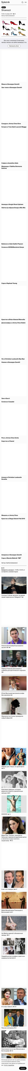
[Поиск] (22, 2)
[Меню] (26, 2)
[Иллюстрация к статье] (14, 28)
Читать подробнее (9, 1065)
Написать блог (14, 46)
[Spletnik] (5, 2)
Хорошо (23, 1068)
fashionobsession (12, 563)
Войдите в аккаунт (7, 570)
